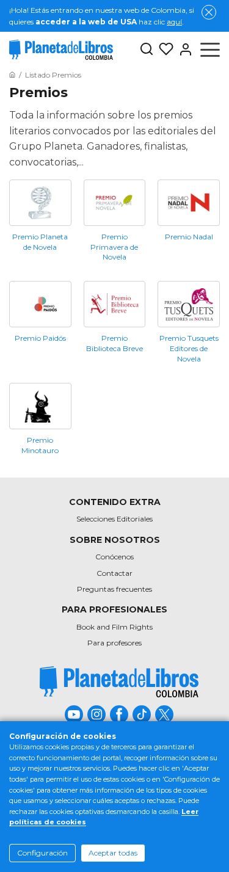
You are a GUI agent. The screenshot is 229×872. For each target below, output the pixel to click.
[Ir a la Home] (12, 74)
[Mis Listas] (163, 49)
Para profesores (114, 642)
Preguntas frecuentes (114, 589)
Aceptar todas (113, 852)
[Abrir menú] (210, 49)
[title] (119, 681)
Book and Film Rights (114, 626)
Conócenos (114, 556)
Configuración (42, 852)
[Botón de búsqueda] (146, 50)
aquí (174, 21)
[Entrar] (183, 49)
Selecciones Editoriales (114, 518)
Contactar (114, 573)
